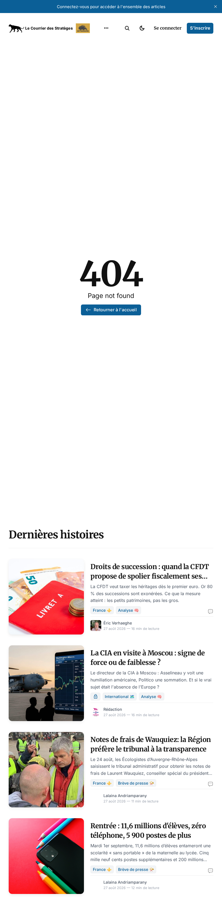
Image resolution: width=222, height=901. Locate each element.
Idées (98, 72)
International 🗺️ (120, 696)
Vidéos (99, 93)
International (106, 51)
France (99, 61)
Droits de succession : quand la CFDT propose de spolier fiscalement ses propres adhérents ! (149, 576)
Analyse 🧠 (128, 610)
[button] (127, 28)
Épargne (101, 83)
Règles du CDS (106, 104)
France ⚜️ (102, 610)
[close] (215, 6)
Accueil (99, 40)
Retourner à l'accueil (115, 309)
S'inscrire (200, 28)
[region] (106, 28)
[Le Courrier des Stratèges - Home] (50, 28)
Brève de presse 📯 (136, 783)
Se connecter (167, 28)
